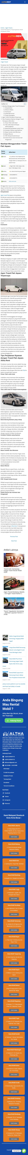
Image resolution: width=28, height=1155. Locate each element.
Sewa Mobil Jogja (14, 889)
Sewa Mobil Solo (14, 860)
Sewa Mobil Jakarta (14, 825)
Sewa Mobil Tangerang (14, 954)
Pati (24, 370)
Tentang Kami (7, 779)
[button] (24, 1151)
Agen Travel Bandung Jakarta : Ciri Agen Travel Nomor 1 (14, 592)
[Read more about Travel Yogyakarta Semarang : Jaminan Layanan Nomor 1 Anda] (14, 603)
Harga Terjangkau (10, 115)
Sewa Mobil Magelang (14, 1001)
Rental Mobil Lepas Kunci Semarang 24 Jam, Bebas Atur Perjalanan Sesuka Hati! (17, 675)
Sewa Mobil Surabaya (14, 905)
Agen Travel (4, 62)
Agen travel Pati (5, 195)
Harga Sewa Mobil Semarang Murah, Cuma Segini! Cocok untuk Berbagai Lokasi (17, 650)
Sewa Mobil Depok (14, 969)
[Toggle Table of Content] (24, 104)
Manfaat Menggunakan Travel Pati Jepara (14, 106)
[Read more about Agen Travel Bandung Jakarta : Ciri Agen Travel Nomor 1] (14, 583)
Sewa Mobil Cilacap (14, 1130)
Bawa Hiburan (9, 134)
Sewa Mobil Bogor (14, 936)
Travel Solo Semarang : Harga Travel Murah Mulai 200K (13, 570)
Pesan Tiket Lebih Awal (11, 123)
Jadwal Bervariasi (9, 113)
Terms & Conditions (9, 786)
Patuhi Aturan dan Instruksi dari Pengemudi (14, 138)
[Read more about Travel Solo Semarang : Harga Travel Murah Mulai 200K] (14, 560)
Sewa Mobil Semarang (14, 921)
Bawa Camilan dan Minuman (13, 132)
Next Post (14, 541)
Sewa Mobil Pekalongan (14, 1049)
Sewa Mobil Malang (14, 844)
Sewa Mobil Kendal (14, 1034)
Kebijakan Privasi (8, 776)
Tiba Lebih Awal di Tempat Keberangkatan (12, 125)
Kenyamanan (8, 108)
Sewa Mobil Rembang (14, 1114)
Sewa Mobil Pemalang (14, 1098)
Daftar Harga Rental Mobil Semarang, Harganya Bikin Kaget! (16, 638)
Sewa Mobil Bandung (14, 875)
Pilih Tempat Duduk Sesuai (12, 136)
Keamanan (8, 112)
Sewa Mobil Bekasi (14, 985)
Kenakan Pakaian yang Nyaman (13, 130)
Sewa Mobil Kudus (14, 1065)
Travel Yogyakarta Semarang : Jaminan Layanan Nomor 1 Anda (14, 612)
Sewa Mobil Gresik (14, 1082)
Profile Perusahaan (9, 772)
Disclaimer (6, 782)
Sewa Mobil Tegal (14, 1018)
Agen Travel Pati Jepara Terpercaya (12, 117)
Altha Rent (14, 526)
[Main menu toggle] (25, 2)
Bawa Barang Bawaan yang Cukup (14, 128)
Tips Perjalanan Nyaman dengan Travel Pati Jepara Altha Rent (13, 120)
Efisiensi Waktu (9, 110)
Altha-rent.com (12, 181)
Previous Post (14, 536)
